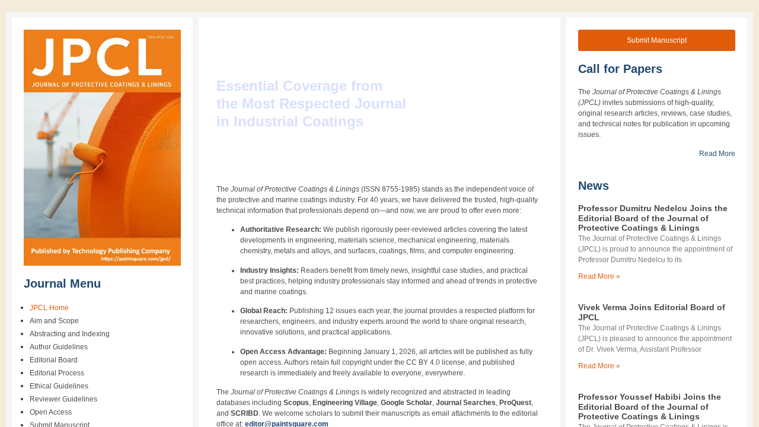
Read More (717, 153)
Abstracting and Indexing (70, 334)
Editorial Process (57, 373)
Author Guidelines (59, 347)
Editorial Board (54, 360)
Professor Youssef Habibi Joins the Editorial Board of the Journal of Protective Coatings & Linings (649, 407)
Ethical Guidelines (59, 386)
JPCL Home (49, 308)
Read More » (599, 276)
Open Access (51, 412)
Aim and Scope (54, 321)
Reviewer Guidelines (63, 399)
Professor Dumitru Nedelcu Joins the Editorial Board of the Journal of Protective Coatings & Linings (653, 218)
